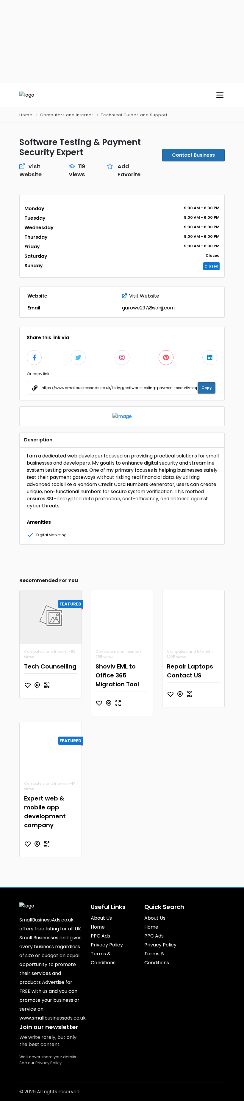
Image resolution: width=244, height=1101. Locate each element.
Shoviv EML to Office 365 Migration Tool (117, 675)
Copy (206, 387)
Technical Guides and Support (134, 114)
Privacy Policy (48, 1062)
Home (25, 114)
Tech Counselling (50, 666)
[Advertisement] (122, 41)
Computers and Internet (66, 114)
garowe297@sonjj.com (148, 307)
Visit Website (144, 295)
